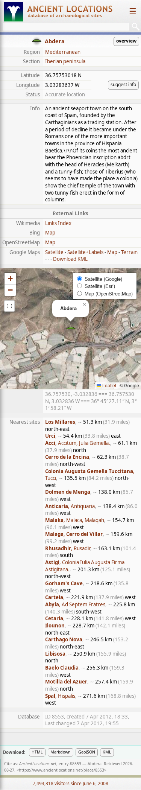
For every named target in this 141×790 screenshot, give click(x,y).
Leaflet (108, 385)
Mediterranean (62, 52)
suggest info (123, 84)
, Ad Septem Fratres (75, 604)
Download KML (70, 259)
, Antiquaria (70, 506)
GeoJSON (86, 752)
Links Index (58, 223)
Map (50, 232)
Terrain (129, 252)
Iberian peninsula (65, 61)
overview (126, 41)
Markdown (60, 752)
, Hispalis (60, 696)
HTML (37, 752)
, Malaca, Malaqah (74, 520)
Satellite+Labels (85, 252)
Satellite (54, 252)
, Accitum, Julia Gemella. (77, 443)
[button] (71, 329)
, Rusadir (67, 548)
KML (107, 752)
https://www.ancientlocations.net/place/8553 (61, 770)
